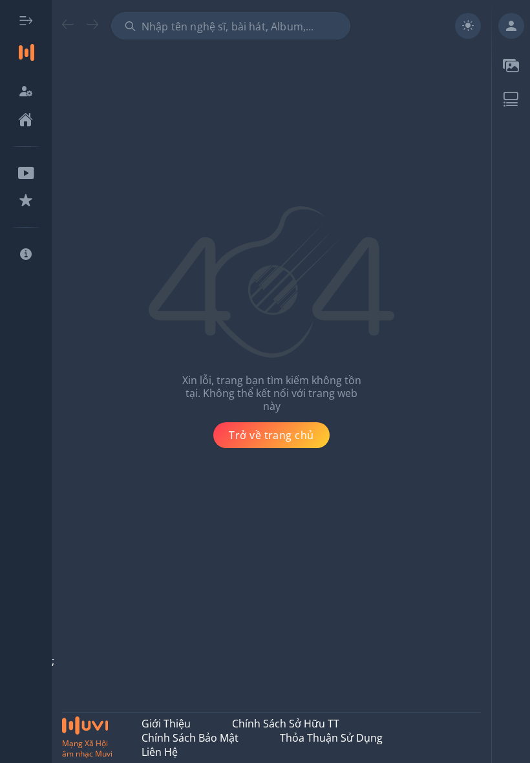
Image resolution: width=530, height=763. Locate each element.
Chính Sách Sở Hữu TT (285, 723)
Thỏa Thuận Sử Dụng (331, 738)
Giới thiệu (166, 723)
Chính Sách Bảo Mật (190, 738)
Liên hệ (160, 752)
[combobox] (230, 25)
